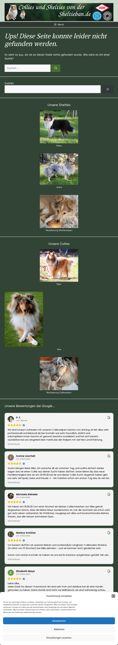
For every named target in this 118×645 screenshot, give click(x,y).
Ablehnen (59, 629)
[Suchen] (55, 68)
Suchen (9, 83)
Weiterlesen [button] (14, 444)
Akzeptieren (59, 620)
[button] (113, 596)
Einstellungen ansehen (59, 637)
